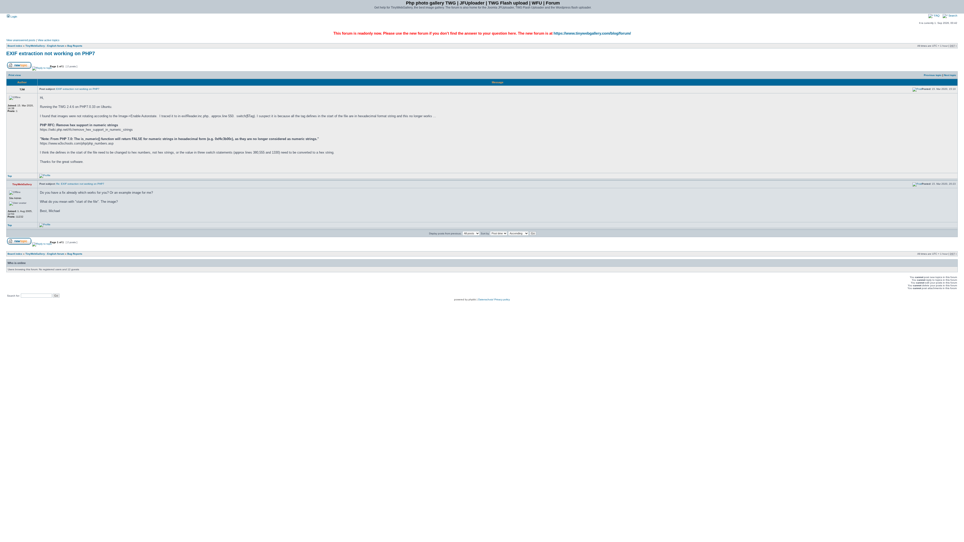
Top (10, 176)
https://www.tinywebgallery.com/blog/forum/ (592, 33)
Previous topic (933, 75)
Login (13, 16)
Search (952, 15)
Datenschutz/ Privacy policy (494, 299)
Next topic (950, 75)
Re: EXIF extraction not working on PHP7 (80, 183)
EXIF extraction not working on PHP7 (50, 53)
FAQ (936, 15)
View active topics (48, 40)
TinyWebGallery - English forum (44, 45)
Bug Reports (74, 45)
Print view (15, 75)
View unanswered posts (20, 40)
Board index (15, 45)
